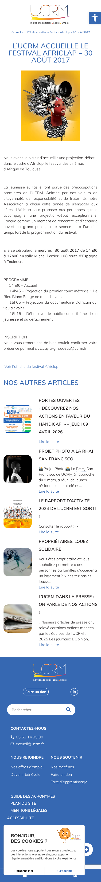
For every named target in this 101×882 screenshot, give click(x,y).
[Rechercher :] (35, 709)
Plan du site (23, 803)
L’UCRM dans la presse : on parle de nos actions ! (68, 604)
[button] (27, 757)
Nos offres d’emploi (27, 766)
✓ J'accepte (64, 871)
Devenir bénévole (25, 774)
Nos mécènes (62, 766)
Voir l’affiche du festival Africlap (31, 366)
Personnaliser (24, 871)
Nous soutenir (66, 757)
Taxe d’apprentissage (69, 782)
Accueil (16, 32)
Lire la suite (49, 441)
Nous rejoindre (27, 757)
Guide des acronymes (33, 796)
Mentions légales (29, 810)
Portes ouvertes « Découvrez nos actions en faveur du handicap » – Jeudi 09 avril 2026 (64, 416)
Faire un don (61, 774)
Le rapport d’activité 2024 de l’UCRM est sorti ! (67, 508)
